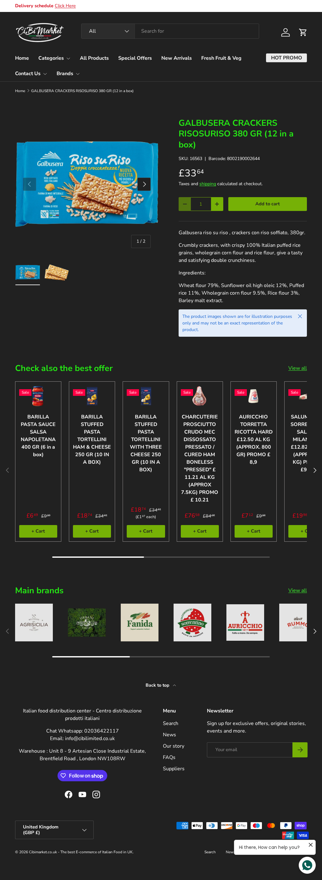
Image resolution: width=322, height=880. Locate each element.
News (169, 734)
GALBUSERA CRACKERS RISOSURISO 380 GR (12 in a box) (82, 91)
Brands (65, 73)
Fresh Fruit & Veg (221, 58)
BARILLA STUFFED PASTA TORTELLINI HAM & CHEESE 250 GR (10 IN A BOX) (92, 439)
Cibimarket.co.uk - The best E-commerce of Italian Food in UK (81, 852)
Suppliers (174, 768)
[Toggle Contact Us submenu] (45, 74)
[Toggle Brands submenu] (77, 74)
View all (297, 368)
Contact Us (28, 73)
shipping (207, 184)
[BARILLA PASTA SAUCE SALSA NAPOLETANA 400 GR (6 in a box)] (38, 396)
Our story (173, 746)
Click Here (65, 6)
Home (22, 58)
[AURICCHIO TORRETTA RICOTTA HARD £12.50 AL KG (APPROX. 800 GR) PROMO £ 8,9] (254, 396)
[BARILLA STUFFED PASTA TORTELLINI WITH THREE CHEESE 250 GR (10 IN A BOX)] (146, 396)
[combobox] (170, 31)
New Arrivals (176, 58)
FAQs (169, 757)
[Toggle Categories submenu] (68, 58)
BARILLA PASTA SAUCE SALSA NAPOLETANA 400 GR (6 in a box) (38, 435)
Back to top (158, 685)
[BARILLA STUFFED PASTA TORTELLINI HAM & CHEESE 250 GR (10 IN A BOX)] (92, 396)
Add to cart (267, 204)
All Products (94, 58)
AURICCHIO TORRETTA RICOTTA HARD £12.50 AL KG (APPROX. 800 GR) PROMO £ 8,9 (254, 439)
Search (170, 723)
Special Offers (135, 58)
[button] (303, 32)
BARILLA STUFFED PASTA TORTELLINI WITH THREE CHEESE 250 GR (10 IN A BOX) (146, 443)
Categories (51, 58)
